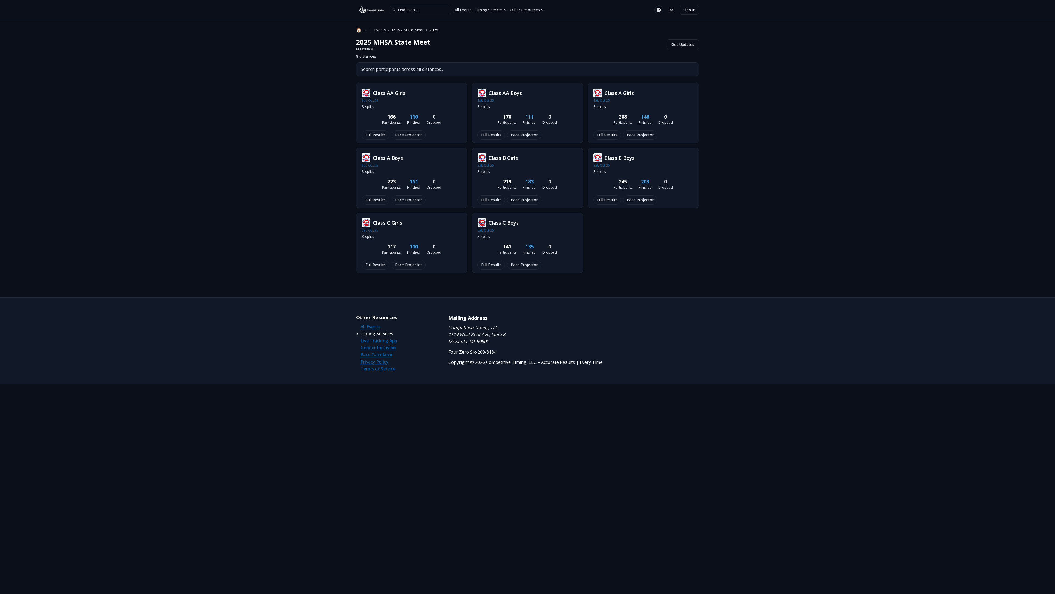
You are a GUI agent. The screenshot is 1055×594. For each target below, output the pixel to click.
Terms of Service (377, 369)
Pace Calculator (376, 355)
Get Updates (682, 44)
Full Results (375, 135)
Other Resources (525, 9)
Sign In (689, 9)
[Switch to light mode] (671, 10)
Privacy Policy (374, 362)
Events (380, 29)
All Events (463, 9)
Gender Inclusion (378, 348)
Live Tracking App (378, 341)
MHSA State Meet (408, 29)
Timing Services (489, 9)
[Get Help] (658, 10)
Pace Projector (408, 135)
